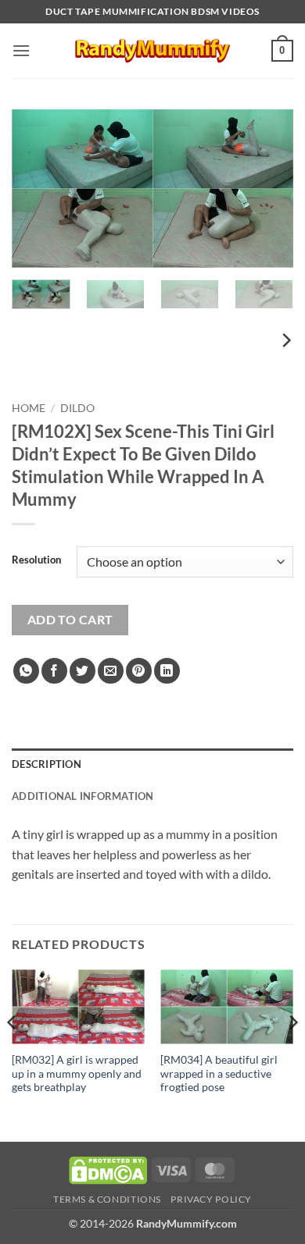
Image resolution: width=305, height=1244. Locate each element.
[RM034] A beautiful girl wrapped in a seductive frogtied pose (219, 1073)
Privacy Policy (211, 1199)
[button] (21, 50)
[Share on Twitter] (82, 671)
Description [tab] (46, 764)
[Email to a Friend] (111, 671)
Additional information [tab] (83, 796)
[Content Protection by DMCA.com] (108, 1168)
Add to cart (70, 620)
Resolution (36, 560)
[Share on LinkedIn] (167, 671)
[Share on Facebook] (54, 671)
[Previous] (37, 188)
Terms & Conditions (107, 1199)
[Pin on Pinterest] (139, 671)
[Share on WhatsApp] (26, 671)
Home (28, 408)
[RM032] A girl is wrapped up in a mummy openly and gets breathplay (77, 1073)
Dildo (77, 408)
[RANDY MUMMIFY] (152, 50)
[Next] (268, 188)
